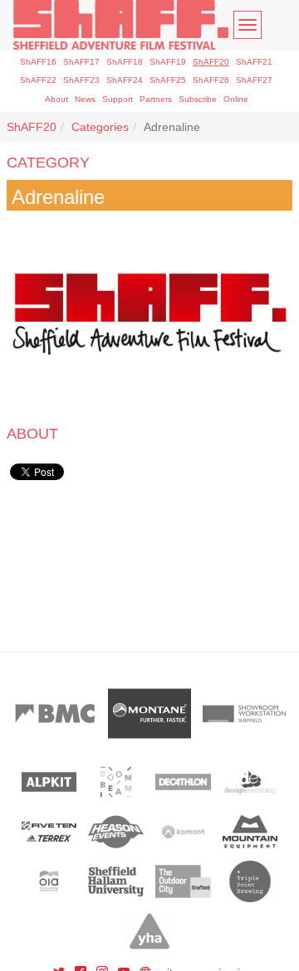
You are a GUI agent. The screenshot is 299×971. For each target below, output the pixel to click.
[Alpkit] (49, 782)
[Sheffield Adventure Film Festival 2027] (120, 25)
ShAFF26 (211, 80)
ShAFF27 (254, 80)
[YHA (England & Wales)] (150, 931)
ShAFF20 (211, 61)
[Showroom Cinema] (244, 713)
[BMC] (54, 713)
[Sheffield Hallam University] (116, 881)
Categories (100, 127)
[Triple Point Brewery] (250, 881)
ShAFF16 (38, 61)
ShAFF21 (254, 61)
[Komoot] (183, 831)
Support (117, 99)
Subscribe (198, 99)
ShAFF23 (81, 80)
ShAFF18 (124, 61)
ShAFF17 (81, 61)
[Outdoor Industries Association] (49, 881)
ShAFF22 (38, 80)
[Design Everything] (250, 782)
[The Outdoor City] (183, 881)
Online (235, 99)
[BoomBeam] (116, 782)
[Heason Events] (116, 831)
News (85, 99)
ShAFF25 (168, 80)
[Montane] (149, 713)
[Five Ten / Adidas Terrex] (49, 831)
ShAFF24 (124, 80)
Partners (156, 99)
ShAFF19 (168, 61)
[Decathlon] (183, 782)
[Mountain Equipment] (250, 831)
